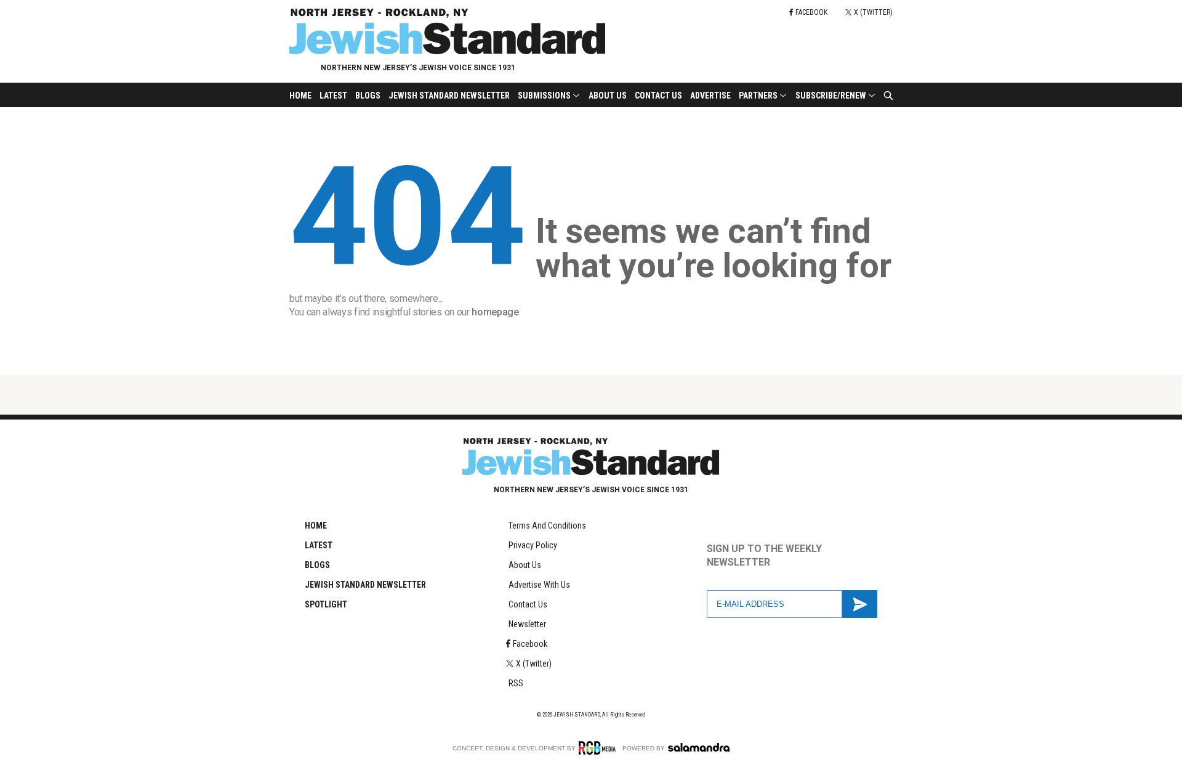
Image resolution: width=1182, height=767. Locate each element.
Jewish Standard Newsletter (449, 95)
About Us (608, 95)
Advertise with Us (539, 585)
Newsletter (527, 624)
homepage (495, 312)
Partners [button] (758, 95)
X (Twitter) (534, 663)
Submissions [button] (544, 95)
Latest (333, 95)
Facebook (530, 644)
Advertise (710, 95)
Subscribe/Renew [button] (830, 95)
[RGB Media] (599, 748)
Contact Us (658, 95)
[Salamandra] (699, 747)
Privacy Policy (533, 545)
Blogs (367, 95)
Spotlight (326, 604)
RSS (516, 683)
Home (300, 95)
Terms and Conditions (547, 525)
